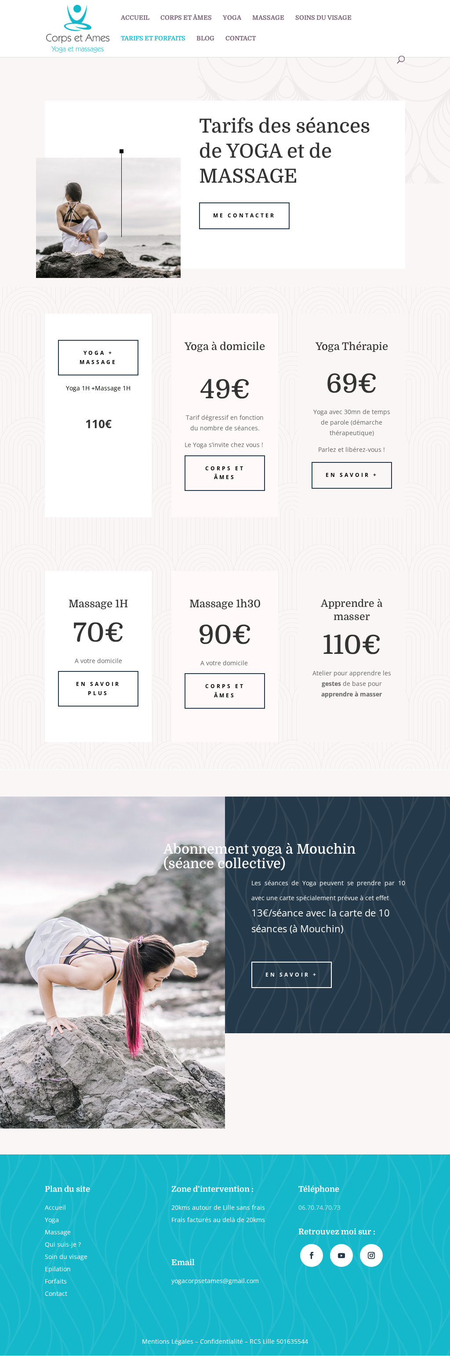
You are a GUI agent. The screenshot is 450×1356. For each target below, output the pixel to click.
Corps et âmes (186, 17)
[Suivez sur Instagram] (371, 1255)
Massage (268, 17)
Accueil (135, 17)
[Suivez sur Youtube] (341, 1255)
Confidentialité (221, 1341)
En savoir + (352, 475)
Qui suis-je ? (63, 1244)
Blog (205, 38)
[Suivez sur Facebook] (311, 1255)
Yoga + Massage (98, 357)
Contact (240, 38)
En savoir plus (98, 688)
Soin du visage (66, 1256)
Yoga (232, 17)
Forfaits (56, 1281)
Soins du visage (323, 17)
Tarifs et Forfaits (153, 38)
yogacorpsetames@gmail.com (215, 1281)
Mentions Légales (167, 1341)
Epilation (58, 1269)
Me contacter (244, 215)
